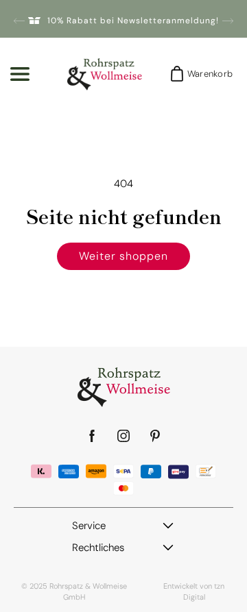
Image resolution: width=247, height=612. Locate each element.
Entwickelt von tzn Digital (193, 591)
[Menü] (20, 74)
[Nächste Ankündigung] (227, 20)
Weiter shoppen (123, 256)
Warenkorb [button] (206, 73)
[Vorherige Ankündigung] (19, 20)
